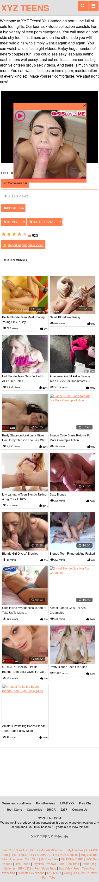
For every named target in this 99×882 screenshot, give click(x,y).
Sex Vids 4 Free (69, 868)
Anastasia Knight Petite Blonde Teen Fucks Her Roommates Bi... (71, 379)
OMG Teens (22, 864)
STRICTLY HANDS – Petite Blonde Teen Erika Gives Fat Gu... (24, 669)
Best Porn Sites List (15, 850)
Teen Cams (14, 809)
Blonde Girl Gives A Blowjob (20, 553)
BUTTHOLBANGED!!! (46, 222)
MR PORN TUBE (72, 859)
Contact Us (79, 809)
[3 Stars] (14, 234)
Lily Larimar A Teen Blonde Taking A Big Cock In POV (24, 497)
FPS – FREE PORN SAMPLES (30, 854)
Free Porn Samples (65, 854)
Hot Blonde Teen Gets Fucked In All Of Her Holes (23, 379)
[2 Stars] (8, 234)
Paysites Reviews (44, 864)
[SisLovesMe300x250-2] (50, 177)
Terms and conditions (16, 803)
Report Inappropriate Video (25, 245)
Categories (34, 809)
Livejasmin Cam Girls (24, 859)
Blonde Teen (15, 208)
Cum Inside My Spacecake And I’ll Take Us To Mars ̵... (24, 610)
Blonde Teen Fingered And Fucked (72, 553)
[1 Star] (3, 234)
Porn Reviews (45, 803)
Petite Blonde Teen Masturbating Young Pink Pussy (23, 320)
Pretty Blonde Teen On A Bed (68, 667)
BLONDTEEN (15, 222)
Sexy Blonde (58, 494)
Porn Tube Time (68, 864)
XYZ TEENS (25, 7)
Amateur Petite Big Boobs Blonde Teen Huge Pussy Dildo (24, 728)
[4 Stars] (19, 234)
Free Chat (86, 803)
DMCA (51, 809)
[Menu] (93, 6)
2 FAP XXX (67, 803)
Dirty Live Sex (74, 850)
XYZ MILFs (54, 873)
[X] (84, 105)
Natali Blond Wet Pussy (65, 317)
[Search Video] (83, 6)
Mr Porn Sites (49, 859)
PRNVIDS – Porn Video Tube (37, 868)
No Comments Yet (15, 183)
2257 (64, 809)
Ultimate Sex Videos (31, 873)
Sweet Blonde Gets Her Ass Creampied (68, 610)
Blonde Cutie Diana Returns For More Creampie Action (71, 438)
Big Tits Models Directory (46, 850)
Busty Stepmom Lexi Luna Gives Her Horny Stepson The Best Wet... (24, 438)
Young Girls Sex (74, 873)
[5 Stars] (24, 234)
